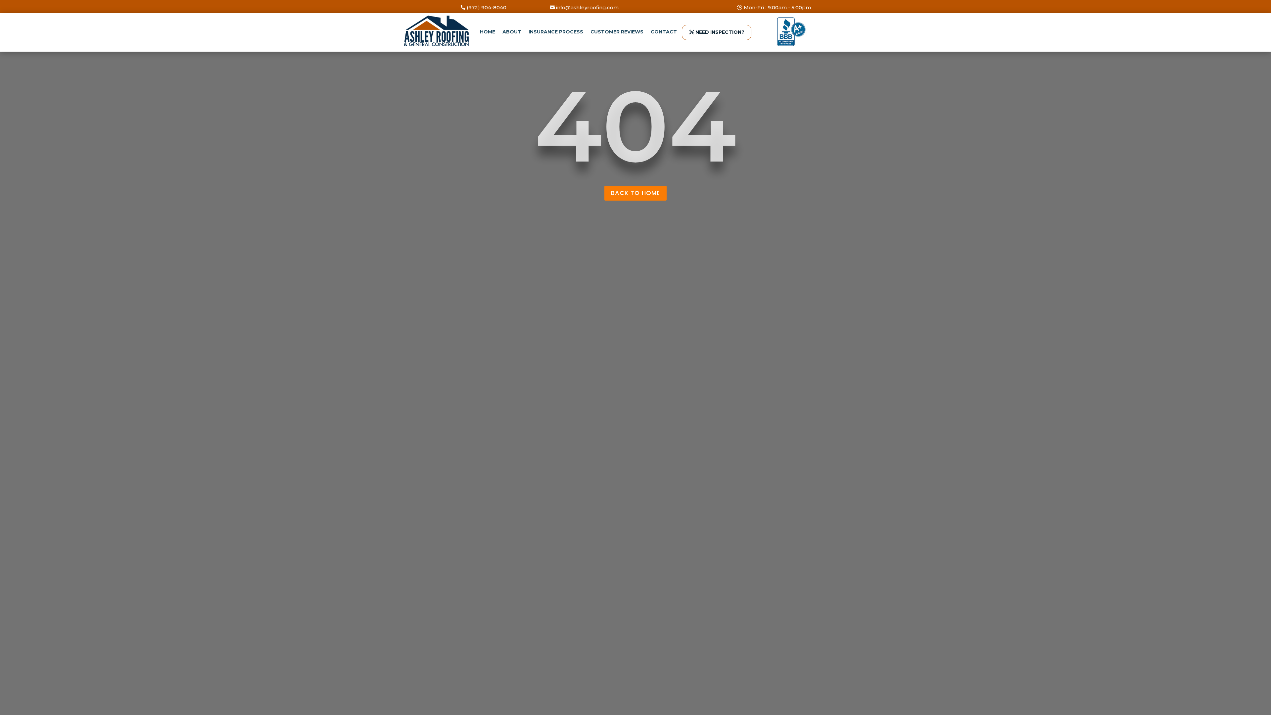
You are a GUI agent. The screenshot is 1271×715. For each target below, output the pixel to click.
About (511, 32)
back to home (635, 193)
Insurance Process (556, 32)
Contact (664, 32)
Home (487, 32)
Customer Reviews (616, 32)
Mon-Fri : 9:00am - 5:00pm (777, 7)
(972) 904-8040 (486, 7)
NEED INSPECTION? (719, 32)
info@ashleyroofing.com (587, 7)
